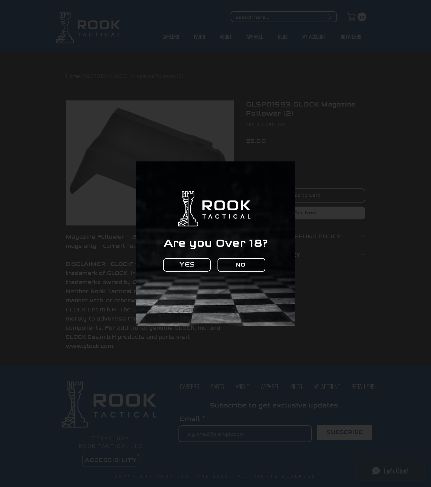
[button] (187, 265)
